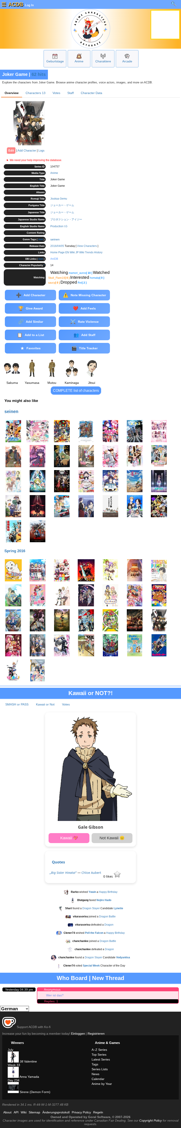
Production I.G (58, 226)
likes (108, 876)
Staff (70, 93)
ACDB (15, 4)
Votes (56, 93)
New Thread (108, 978)
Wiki (23, 1112)
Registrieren (96, 1033)
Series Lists (100, 1069)
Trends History (93, 252)
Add (40, 239)
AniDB (54, 258)
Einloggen (78, 1033)
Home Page (57, 252)
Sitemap (34, 1112)
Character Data (91, 93)
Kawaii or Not (45, 704)
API (16, 1112)
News (95, 1074)
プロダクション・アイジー (66, 219)
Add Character (27, 150)
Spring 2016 (14, 551)
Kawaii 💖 (69, 838)
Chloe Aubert (91, 873)
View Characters (87, 246)
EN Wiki (70, 252)
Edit (11, 150)
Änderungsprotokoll (56, 1112)
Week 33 (14, 1065)
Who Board (72, 978)
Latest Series (101, 1059)
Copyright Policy (150, 1120)
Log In (29, 5)
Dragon (108, 924)
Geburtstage (55, 61)
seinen (55, 239)
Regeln (98, 1112)
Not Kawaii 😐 (112, 838)
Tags (95, 1064)
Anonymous (52, 989)
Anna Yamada (29, 1076)
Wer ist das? (55, 995)
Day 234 (13, 1080)
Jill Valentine (28, 1061)
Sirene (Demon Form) (34, 1092)
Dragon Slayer (91, 908)
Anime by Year (102, 1084)
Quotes (58, 862)
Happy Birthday (108, 892)
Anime (79, 61)
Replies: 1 (51, 1001)
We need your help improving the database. (36, 160)
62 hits (39, 74)
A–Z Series (99, 1049)
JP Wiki (79, 252)
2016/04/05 (57, 246)
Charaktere (103, 61)
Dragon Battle (107, 916)
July (10, 1049)
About (7, 1112)
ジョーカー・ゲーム (62, 205)
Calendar (98, 1079)
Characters (35, 93)
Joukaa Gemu (58, 198)
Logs (41, 150)
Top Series (99, 1054)
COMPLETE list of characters (76, 390)
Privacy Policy (81, 1112)
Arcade (127, 61)
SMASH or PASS (16, 704)
